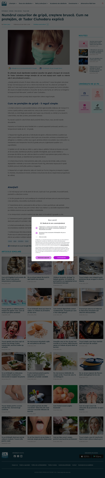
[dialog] (53, 239)
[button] (52, 237)
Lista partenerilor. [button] (64, 245)
